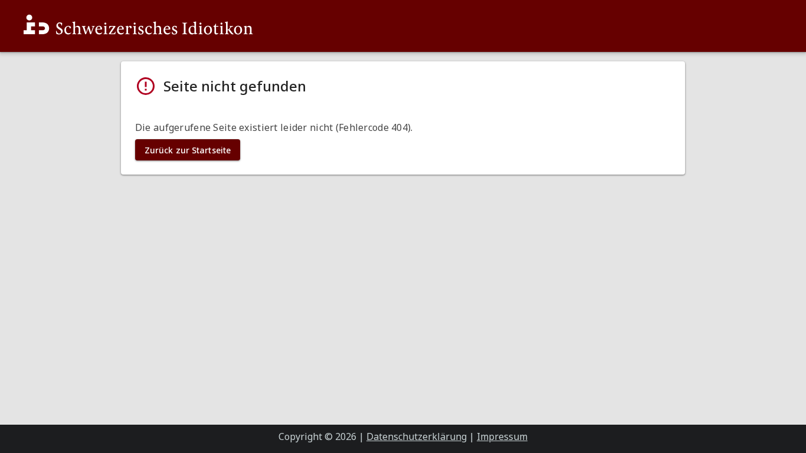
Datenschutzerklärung (416, 436)
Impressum (502, 436)
